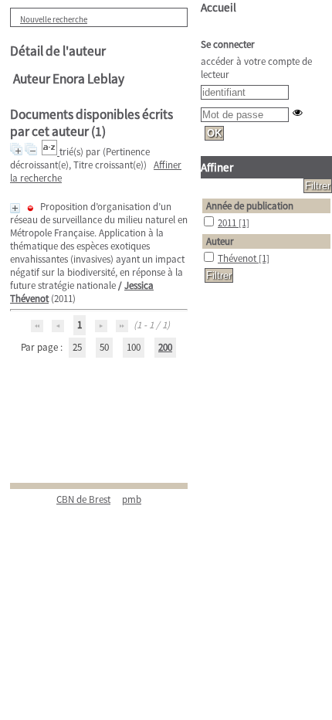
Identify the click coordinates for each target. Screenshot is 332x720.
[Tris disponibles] (50, 151)
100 (134, 347)
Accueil (218, 7)
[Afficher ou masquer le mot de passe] (298, 112)
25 (77, 347)
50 (104, 347)
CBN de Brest (83, 499)
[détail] (15, 208)
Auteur (220, 241)
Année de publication (249, 205)
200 (165, 347)
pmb (131, 499)
